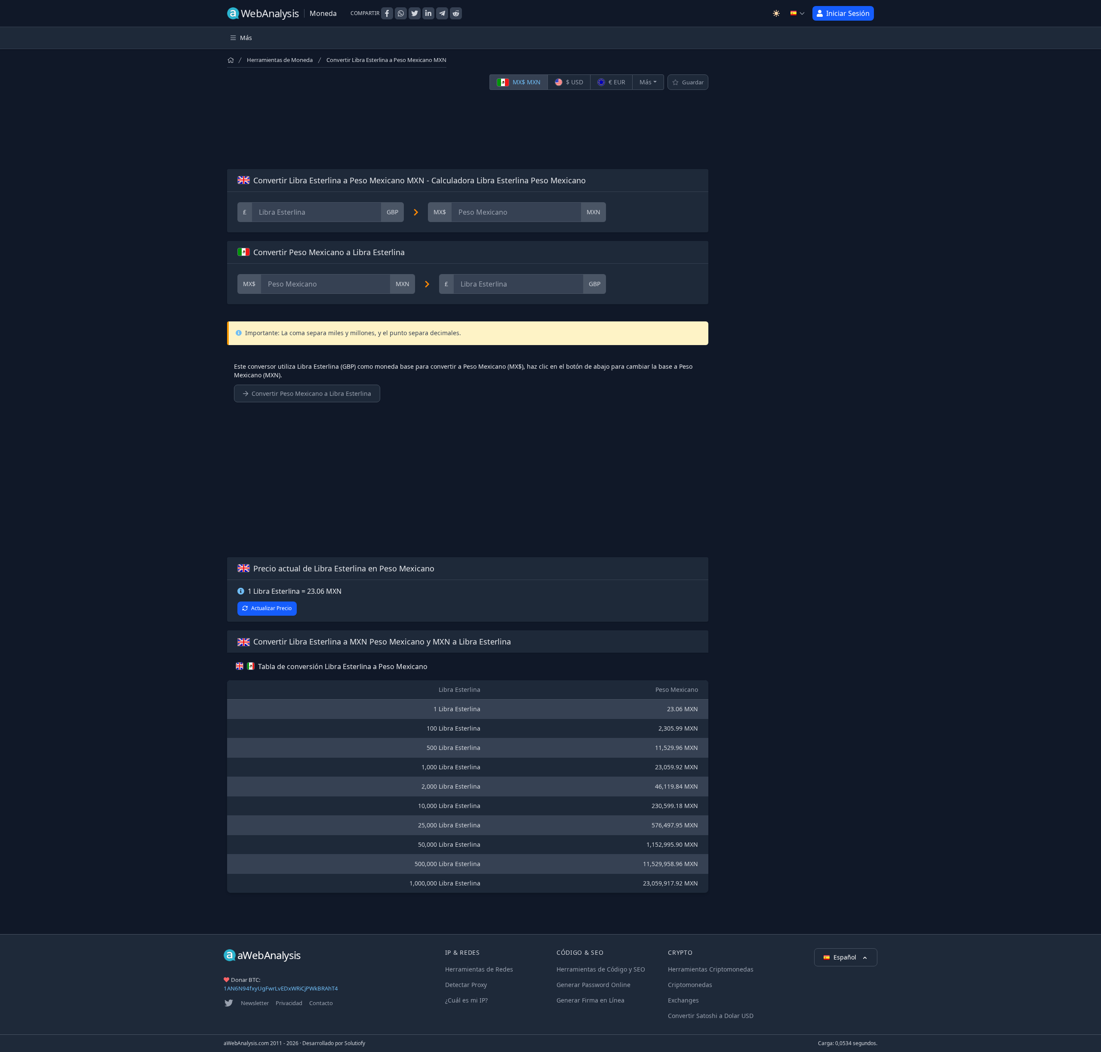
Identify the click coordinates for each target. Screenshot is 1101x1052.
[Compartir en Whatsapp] (401, 13)
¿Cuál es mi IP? (466, 1000)
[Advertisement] (467, 129)
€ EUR (616, 82)
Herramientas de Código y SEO (601, 969)
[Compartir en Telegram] (442, 13)
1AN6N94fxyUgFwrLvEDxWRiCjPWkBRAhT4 (281, 988)
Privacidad (289, 1003)
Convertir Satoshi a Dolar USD (710, 1016)
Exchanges (683, 1000)
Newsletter (255, 1003)
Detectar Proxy (466, 985)
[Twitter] (229, 1003)
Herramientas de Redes (479, 969)
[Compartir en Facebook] (387, 13)
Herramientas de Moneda (280, 60)
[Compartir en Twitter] (415, 13)
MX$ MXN (526, 82)
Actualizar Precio (271, 608)
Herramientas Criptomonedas (710, 969)
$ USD (573, 82)
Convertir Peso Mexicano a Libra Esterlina (311, 393)
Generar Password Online (593, 985)
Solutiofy (354, 1043)
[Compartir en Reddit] (456, 13)
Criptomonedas (690, 985)
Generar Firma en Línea (590, 1000)
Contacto (321, 1003)
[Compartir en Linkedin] (428, 13)
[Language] (798, 13)
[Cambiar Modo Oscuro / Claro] (776, 13)
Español (845, 957)
